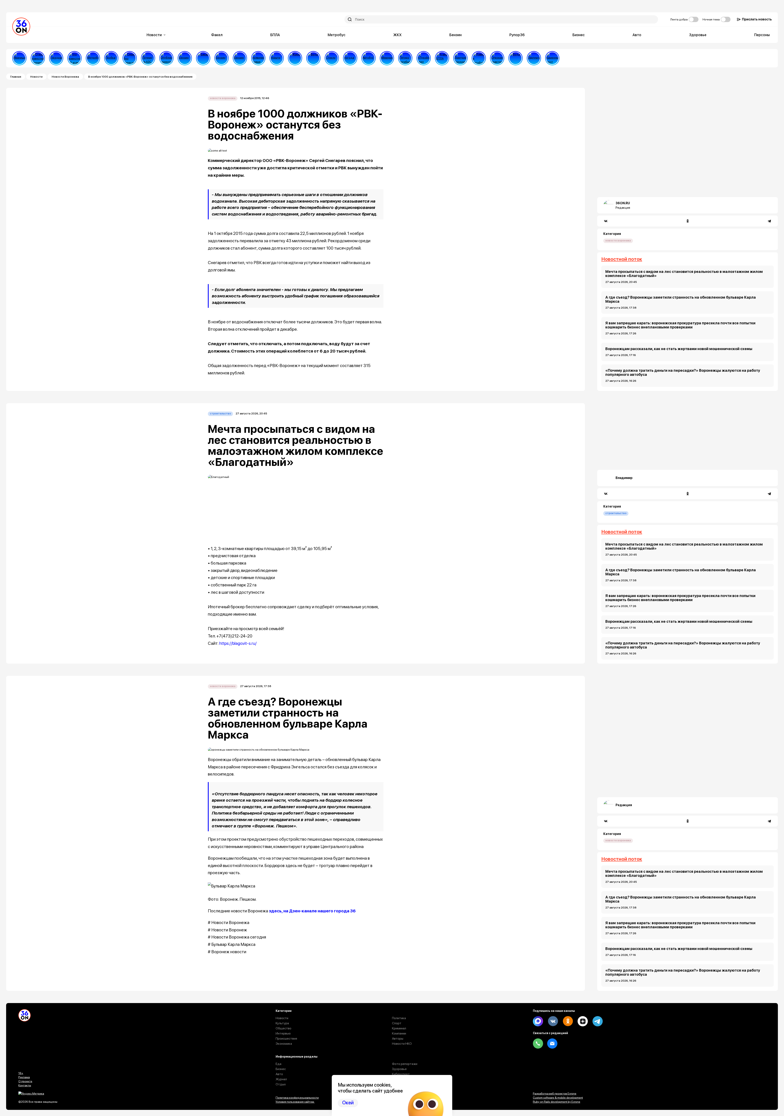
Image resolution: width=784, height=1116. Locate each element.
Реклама (24, 1077)
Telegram (597, 1021)
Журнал (281, 1079)
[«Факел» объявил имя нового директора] (460, 58)
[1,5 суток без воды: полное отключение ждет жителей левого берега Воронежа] (313, 58)
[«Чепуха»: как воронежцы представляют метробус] (93, 58)
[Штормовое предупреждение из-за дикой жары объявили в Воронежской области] (295, 58)
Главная (15, 76)
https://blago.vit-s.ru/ (238, 643)
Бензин (455, 35)
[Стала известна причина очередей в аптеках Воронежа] (38, 58)
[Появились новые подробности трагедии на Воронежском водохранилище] (258, 58)
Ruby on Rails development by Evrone (556, 1101)
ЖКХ (397, 35)
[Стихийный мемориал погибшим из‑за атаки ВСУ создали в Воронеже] (387, 58)
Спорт (396, 1023)
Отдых (281, 1084)
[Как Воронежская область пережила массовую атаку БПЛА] (332, 58)
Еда (278, 1064)
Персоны (762, 35)
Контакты (24, 1085)
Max (538, 1021)
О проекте (25, 1081)
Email (552, 1043)
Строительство (220, 413)
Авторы (397, 1038)
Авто (637, 35)
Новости (154, 35)
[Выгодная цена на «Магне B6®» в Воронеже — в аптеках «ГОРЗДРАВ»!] (56, 58)
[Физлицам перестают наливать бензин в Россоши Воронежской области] (240, 58)
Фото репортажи (404, 1064)
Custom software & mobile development (558, 1097)
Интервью (283, 1033)
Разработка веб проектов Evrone (554, 1093)
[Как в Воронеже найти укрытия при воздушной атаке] (277, 58)
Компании (399, 1033)
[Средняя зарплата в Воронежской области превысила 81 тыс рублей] (534, 58)
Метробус (336, 35)
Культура (282, 1023)
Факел (217, 35)
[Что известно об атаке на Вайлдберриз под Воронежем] (74, 58)
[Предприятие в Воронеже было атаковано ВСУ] (442, 58)
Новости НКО (402, 1044)
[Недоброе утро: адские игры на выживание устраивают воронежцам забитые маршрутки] (479, 58)
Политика (399, 1018)
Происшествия (286, 1038)
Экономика (284, 1044)
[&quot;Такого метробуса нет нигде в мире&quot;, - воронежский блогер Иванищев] (19, 58)
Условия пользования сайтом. (295, 1101)
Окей (348, 1103)
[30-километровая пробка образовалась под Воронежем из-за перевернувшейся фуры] (111, 58)
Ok (568, 1021)
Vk (553, 1021)
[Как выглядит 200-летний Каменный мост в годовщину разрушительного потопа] (552, 58)
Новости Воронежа (65, 76)
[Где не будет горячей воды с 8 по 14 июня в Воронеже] (515, 58)
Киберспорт (401, 1074)
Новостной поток (621, 259)
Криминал (399, 1028)
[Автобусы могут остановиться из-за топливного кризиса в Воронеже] (368, 58)
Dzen (583, 1021)
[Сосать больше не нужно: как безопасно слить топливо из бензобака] (185, 58)
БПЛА (275, 35)
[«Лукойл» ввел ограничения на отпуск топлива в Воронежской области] (423, 58)
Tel (538, 1043)
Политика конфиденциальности (297, 1097)
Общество (283, 1028)
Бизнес (578, 35)
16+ (20, 1073)
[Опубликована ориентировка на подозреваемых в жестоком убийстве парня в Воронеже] (166, 58)
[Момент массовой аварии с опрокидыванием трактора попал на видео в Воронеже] (497, 58)
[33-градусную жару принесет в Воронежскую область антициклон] (350, 58)
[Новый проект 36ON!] (129, 58)
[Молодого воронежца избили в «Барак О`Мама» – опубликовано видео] (203, 58)
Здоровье (697, 35)
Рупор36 (517, 35)
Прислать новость (757, 19)
